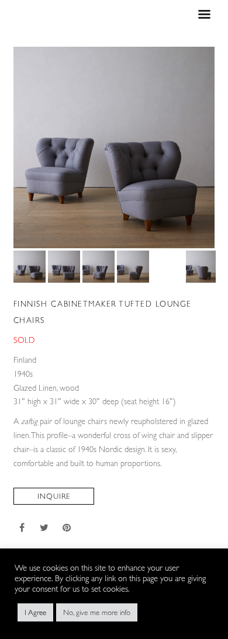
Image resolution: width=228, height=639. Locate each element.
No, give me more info (96, 612)
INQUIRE (53, 496)
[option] (114, 147)
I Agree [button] (35, 612)
